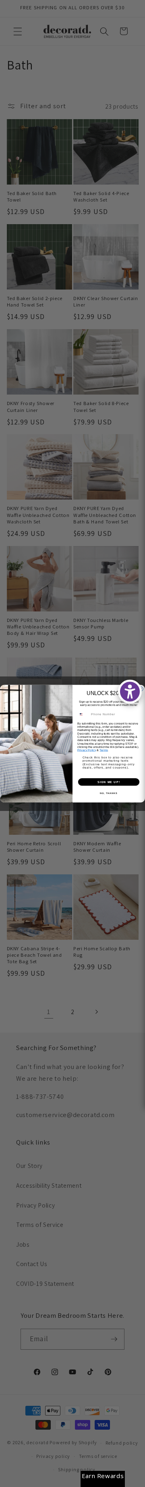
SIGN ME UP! (108, 781)
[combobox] (83, 714)
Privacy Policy (86, 750)
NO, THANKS (109, 793)
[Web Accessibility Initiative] (130, 691)
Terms (103, 750)
